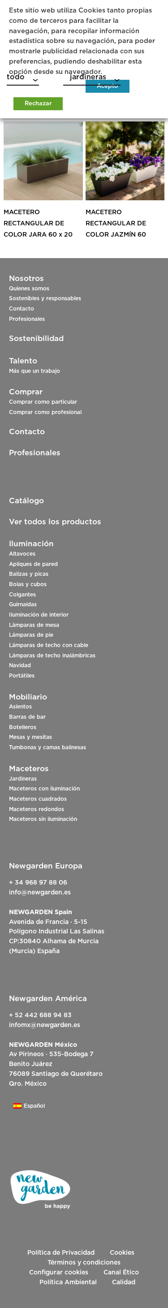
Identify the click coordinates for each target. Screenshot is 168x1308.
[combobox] (23, 79)
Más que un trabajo (34, 371)
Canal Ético (121, 1272)
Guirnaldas (23, 604)
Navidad (20, 665)
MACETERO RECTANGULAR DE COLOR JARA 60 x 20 (38, 223)
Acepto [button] (107, 86)
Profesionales (27, 319)
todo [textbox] (16, 77)
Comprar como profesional (45, 412)
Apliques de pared (33, 564)
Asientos (20, 706)
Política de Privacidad (61, 1253)
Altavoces (22, 554)
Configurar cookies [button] (58, 1272)
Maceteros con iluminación (44, 788)
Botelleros (22, 727)
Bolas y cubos (28, 584)
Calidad (123, 1282)
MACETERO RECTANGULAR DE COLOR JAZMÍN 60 (116, 223)
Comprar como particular (43, 402)
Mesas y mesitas (30, 737)
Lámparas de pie (31, 635)
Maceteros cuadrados (38, 799)
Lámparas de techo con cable (48, 645)
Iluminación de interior (39, 614)
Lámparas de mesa (34, 625)
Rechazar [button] (38, 104)
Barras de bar (27, 717)
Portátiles (21, 675)
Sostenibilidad (36, 338)
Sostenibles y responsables (45, 298)
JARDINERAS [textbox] (84, 77)
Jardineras (23, 778)
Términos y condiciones (84, 1263)
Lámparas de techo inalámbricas (52, 655)
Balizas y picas (28, 574)
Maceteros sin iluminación (43, 819)
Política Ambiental (68, 1282)
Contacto (21, 308)
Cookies (122, 1253)
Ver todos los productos (55, 522)
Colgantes (22, 594)
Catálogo (26, 501)
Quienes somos (29, 288)
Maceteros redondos (36, 809)
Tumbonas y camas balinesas (47, 747)
